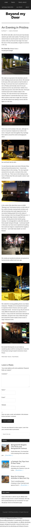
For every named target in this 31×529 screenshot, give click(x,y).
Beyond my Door (15, 15)
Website (4, 405)
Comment (5, 374)
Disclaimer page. (17, 502)
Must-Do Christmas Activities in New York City (20, 477)
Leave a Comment (13, 30)
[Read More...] (9, 455)
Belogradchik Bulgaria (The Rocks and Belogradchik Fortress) (19, 446)
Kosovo (9, 356)
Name (4, 389)
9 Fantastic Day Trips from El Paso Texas (20, 462)
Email (3, 397)
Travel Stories (15, 356)
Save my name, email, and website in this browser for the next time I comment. (15, 415)
